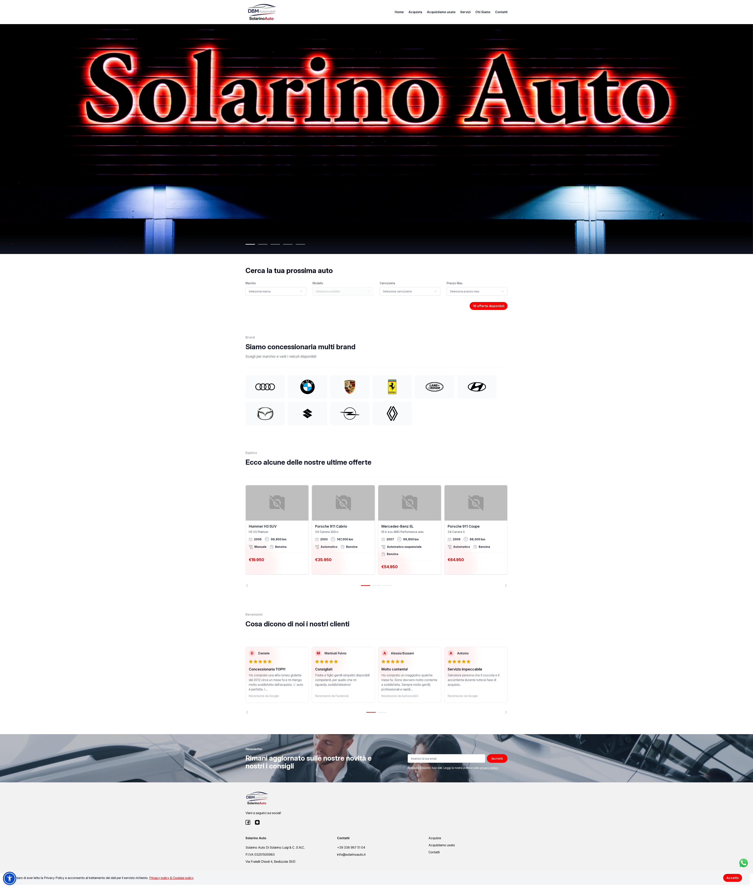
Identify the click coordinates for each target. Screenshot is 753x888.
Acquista (415, 12)
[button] (9, 878)
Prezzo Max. (455, 283)
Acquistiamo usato (441, 12)
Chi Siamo (482, 12)
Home (399, 12)
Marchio (251, 283)
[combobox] (276, 291)
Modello (318, 283)
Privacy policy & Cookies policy (171, 878)
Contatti (501, 12)
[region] (376, 536)
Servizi (465, 12)
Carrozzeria (387, 283)
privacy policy (489, 767)
